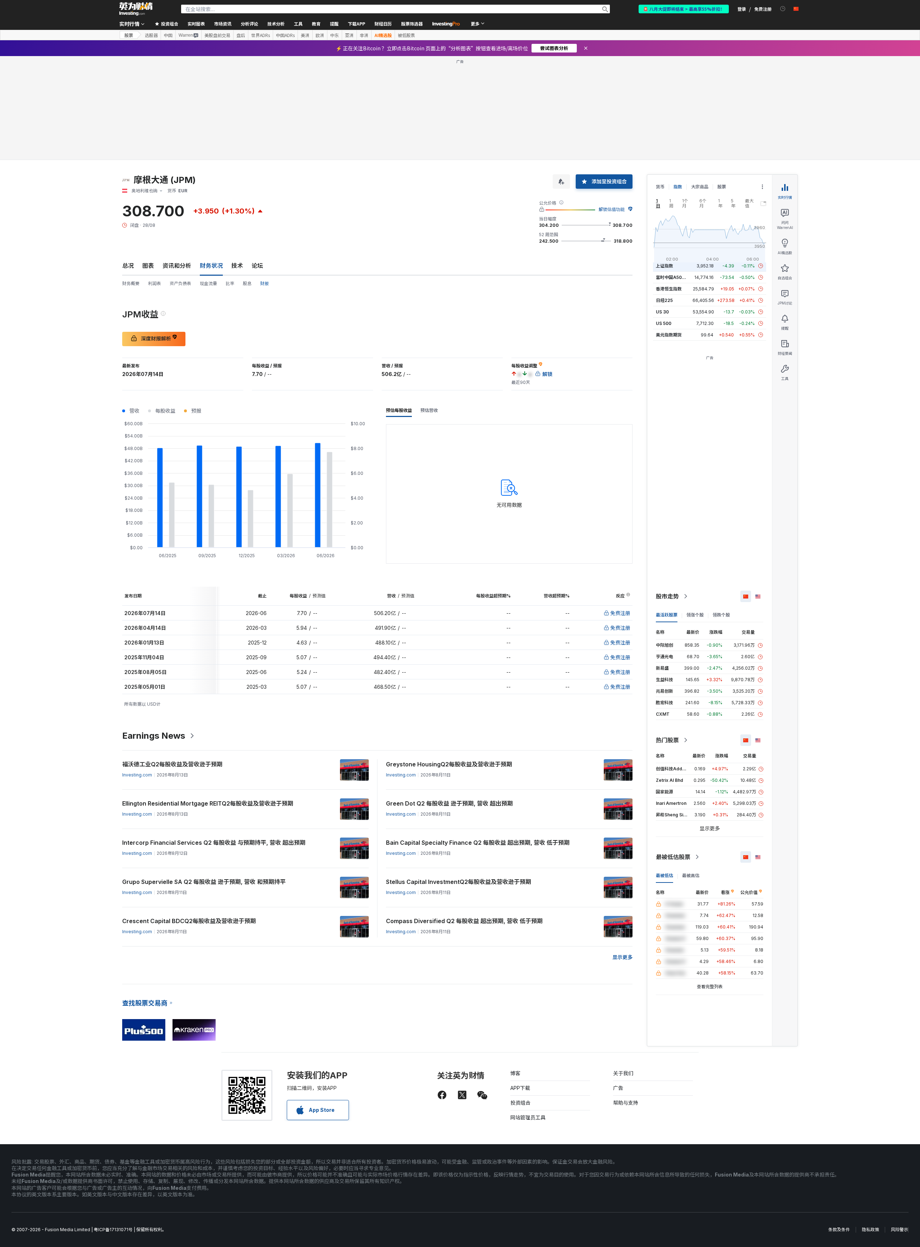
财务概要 (130, 283)
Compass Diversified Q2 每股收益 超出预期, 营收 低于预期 (464, 921)
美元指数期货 (669, 335)
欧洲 (320, 35)
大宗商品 (699, 186)
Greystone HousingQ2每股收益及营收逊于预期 (449, 764)
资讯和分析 (176, 265)
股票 (128, 35)
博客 (515, 1073)
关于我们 (623, 1073)
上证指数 (664, 266)
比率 (230, 283)
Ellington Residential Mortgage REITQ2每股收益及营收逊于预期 (207, 803)
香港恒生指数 (669, 289)
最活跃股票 (666, 615)
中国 (168, 35)
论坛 (257, 265)
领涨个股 (695, 615)
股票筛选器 (412, 23)
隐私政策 (870, 1229)
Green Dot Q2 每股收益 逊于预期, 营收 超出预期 (449, 803)
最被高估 (690, 875)
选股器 (151, 35)
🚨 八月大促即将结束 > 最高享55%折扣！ (683, 9)
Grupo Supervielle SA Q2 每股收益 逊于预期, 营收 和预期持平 (204, 881)
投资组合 (520, 1103)
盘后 (240, 35)
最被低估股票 (673, 857)
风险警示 (899, 1229)
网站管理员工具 (528, 1117)
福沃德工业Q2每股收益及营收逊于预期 (172, 764)
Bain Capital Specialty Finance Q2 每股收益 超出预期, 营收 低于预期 (478, 842)
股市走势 (667, 596)
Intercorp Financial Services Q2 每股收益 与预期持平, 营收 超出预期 (213, 842)
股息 (247, 283)
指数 (677, 186)
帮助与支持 (625, 1103)
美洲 (305, 35)
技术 (237, 265)
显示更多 (622, 957)
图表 (148, 265)
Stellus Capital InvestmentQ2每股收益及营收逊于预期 (458, 881)
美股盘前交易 (217, 35)
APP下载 (520, 1088)
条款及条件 (839, 1229)
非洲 (364, 35)
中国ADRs (285, 35)
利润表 (154, 283)
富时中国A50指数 (673, 277)
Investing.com (137, 775)
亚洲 (349, 35)
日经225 (664, 300)
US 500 (663, 323)
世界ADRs (260, 35)
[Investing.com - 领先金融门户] (135, 9)
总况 (128, 265)
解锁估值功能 (612, 209)
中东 (334, 35)
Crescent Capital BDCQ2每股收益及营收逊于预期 (189, 921)
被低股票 (406, 35)
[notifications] (783, 8)
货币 (660, 186)
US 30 (662, 312)
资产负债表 (180, 283)
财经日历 (383, 23)
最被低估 (664, 875)
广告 (618, 1088)
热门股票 (667, 740)
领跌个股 (721, 615)
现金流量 (208, 283)
